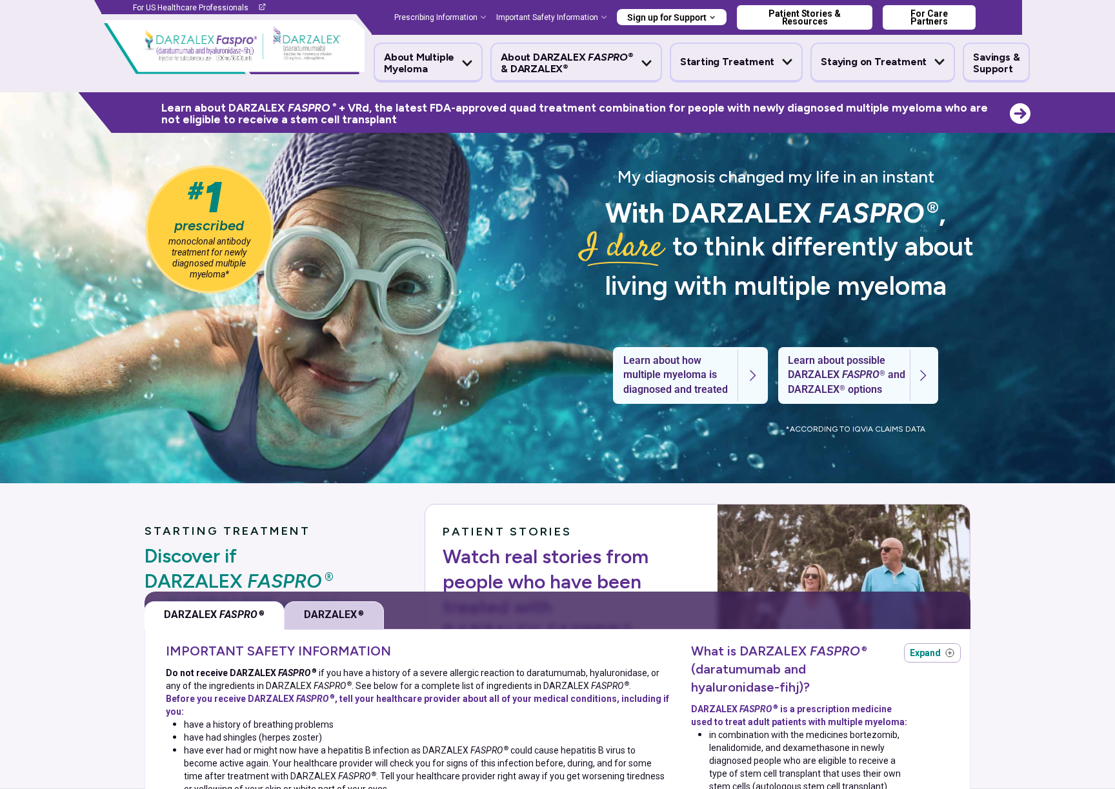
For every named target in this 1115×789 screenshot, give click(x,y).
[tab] (214, 615)
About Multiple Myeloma (419, 63)
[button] (428, 63)
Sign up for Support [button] (667, 17)
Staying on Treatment (874, 62)
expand (932, 653)
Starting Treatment (727, 62)
